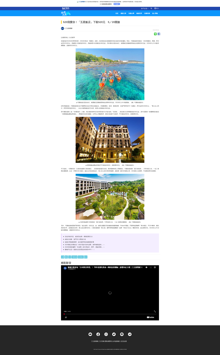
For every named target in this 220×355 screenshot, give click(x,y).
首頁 (117, 13)
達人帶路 (155, 13)
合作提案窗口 (116, 341)
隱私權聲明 (108, 341)
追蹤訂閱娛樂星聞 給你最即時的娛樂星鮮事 (79, 242)
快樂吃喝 (147, 13)
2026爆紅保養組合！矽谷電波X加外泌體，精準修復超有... (84, 244)
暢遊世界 (139, 13)
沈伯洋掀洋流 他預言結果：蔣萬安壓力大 (79, 236)
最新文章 (123, 13)
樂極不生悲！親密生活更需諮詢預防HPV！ (79, 249)
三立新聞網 (94, 341)
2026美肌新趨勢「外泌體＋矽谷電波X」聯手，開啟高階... (84, 247)
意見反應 (124, 341)
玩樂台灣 (131, 13)
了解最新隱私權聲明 (106, 4)
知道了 (117, 4)
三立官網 (101, 341)
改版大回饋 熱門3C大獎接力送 (75, 239)
